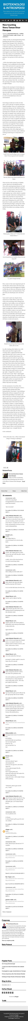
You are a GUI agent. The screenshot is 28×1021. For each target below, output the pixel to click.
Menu (3, 20)
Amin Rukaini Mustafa (12, 515)
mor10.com (11, 1016)
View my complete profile (8, 940)
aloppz (7, 829)
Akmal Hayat (9, 596)
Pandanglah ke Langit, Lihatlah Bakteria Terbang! (14, 971)
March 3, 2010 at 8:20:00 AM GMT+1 (15, 873)
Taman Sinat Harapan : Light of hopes (12, 35)
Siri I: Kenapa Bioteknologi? (8, 963)
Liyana (8, 756)
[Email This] (3, 467)
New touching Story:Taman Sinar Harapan (11, 27)
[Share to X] (6, 467)
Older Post (24, 491)
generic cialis (9, 899)
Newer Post (4, 491)
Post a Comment (7, 912)
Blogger (17, 996)
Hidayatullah (9, 733)
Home (14, 491)
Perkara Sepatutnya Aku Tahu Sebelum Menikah (13, 973)
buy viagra (9, 877)
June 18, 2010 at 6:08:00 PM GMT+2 (15, 884)
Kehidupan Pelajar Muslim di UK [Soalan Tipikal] (13, 976)
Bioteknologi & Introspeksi (14, 6)
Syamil (8, 535)
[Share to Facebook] (7, 467)
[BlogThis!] (5, 467)
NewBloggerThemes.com (14, 1018)
